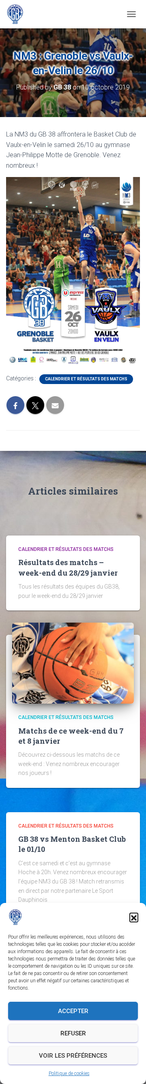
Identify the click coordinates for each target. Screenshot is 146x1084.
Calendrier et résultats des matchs (86, 379)
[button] (134, 917)
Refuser (73, 1033)
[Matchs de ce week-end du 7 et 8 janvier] (73, 662)
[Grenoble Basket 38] (18, 14)
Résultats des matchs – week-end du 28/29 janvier (68, 567)
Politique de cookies (69, 1073)
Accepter (73, 1011)
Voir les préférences (73, 1055)
